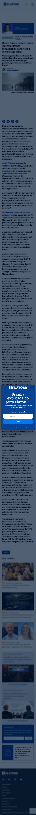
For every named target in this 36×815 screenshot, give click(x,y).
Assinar (18, 421)
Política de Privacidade (26, 427)
